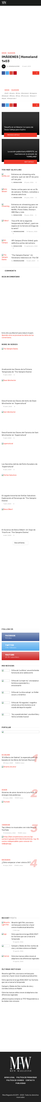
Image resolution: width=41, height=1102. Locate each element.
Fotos (18, 93)
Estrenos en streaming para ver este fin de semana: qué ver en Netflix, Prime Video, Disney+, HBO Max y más (24, 208)
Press (18, 96)
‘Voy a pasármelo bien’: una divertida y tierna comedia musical (25, 715)
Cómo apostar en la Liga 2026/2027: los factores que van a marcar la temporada (24, 936)
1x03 (7, 93)
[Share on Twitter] (7, 73)
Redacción (17, 182)
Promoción (25, 96)
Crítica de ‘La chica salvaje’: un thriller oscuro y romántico (25, 693)
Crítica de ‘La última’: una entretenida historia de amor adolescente (25, 671)
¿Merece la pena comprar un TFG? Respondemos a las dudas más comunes (20, 1000)
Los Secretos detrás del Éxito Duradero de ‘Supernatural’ (19, 465)
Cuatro (12, 93)
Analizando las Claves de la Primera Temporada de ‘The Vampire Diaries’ (17, 370)
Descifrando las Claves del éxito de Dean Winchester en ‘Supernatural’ (19, 402)
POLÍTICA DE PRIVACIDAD (26, 1077)
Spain (4, 98)
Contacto (30, 1080)
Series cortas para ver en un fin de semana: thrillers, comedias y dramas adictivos (25, 192)
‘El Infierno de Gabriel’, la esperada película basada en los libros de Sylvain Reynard (19, 758)
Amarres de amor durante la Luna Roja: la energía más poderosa (19, 793)
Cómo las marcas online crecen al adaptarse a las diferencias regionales (25, 957)
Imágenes (34, 93)
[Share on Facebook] (3, 73)
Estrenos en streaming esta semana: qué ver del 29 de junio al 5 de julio (24, 176)
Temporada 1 (12, 98)
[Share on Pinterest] (15, 73)
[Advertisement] (20, 29)
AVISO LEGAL (9, 1077)
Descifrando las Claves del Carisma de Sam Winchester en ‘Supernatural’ (20, 433)
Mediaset (6, 96)
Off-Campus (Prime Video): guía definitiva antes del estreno (24, 241)
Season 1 (33, 96)
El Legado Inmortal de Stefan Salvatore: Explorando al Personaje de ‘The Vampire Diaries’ (19, 498)
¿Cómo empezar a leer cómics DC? (16, 862)
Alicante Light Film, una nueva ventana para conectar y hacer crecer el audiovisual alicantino (22, 925)
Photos (12, 96)
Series (4, 52)
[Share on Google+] (11, 73)
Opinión (4, 789)
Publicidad (21, 1083)
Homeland (25, 93)
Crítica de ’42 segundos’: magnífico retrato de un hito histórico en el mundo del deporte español (24, 705)
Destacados (6, 859)
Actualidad (6, 754)
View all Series (19, 543)
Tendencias (6, 824)
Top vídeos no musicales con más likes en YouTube (19, 828)
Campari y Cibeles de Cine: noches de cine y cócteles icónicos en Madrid (24, 947)
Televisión (11, 52)
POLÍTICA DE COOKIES (15, 1080)
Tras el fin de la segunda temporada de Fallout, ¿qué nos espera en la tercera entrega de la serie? (24, 224)
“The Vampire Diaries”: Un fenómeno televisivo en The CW (24, 256)
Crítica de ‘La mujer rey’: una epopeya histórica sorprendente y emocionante (25, 683)
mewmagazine (14, 66)
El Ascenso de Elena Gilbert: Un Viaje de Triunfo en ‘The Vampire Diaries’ (18, 531)
